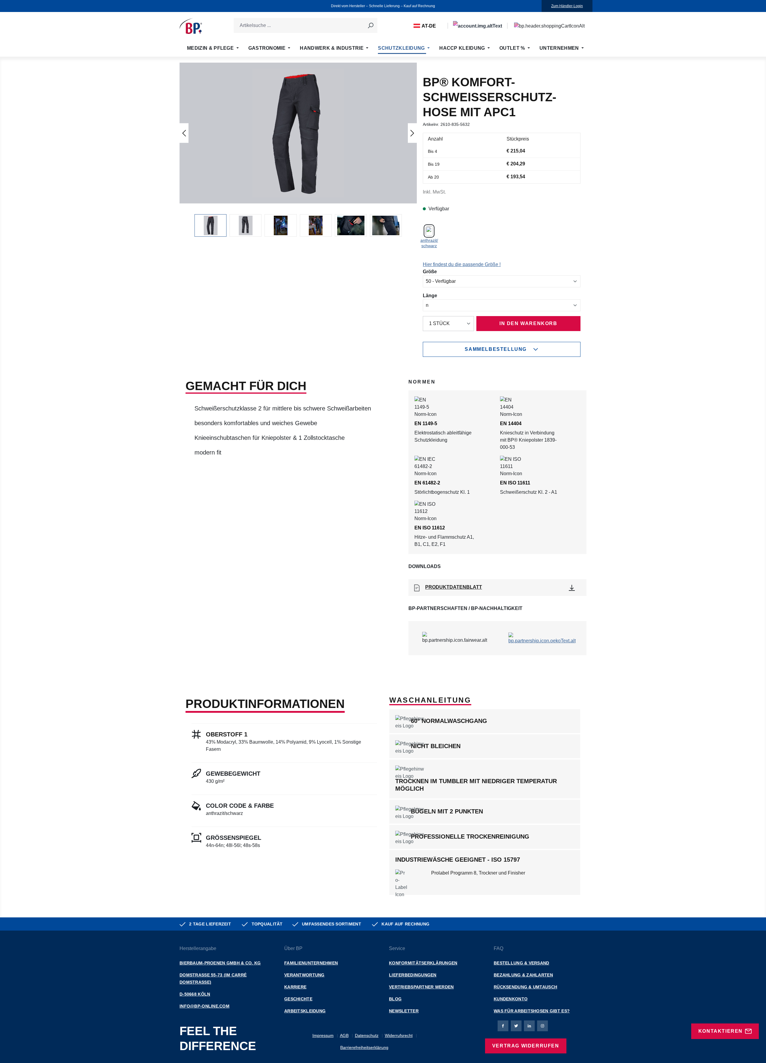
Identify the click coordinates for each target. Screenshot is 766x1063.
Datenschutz (367, 1035)
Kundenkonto (511, 998)
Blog (395, 998)
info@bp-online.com (205, 1006)
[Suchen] (370, 25)
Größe (430, 271)
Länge (430, 295)
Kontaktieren (720, 1031)
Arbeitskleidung (305, 1010)
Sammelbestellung (496, 349)
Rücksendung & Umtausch (525, 987)
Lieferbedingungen (413, 975)
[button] (298, 133)
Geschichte (298, 998)
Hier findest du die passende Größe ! (462, 264)
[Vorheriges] (184, 133)
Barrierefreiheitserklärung (364, 1047)
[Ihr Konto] (477, 25)
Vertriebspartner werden (421, 987)
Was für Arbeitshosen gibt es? (532, 1010)
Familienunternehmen (311, 963)
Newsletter (404, 1010)
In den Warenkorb (528, 323)
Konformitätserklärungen (423, 963)
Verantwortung (304, 975)
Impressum (323, 1035)
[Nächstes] (412, 133)
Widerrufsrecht (399, 1035)
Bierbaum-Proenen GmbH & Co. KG (220, 963)
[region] (298, 150)
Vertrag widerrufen (525, 1045)
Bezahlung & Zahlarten (523, 975)
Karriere (295, 987)
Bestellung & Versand (521, 963)
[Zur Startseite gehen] (191, 26)
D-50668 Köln (195, 994)
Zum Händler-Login (567, 6)
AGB (344, 1035)
